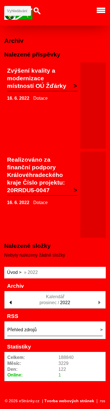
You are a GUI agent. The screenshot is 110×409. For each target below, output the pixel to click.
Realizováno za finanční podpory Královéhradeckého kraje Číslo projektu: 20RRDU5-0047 (36, 174)
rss (102, 401)
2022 (65, 302)
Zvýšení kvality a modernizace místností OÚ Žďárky (36, 78)
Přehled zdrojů (22, 329)
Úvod (12, 272)
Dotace (40, 98)
